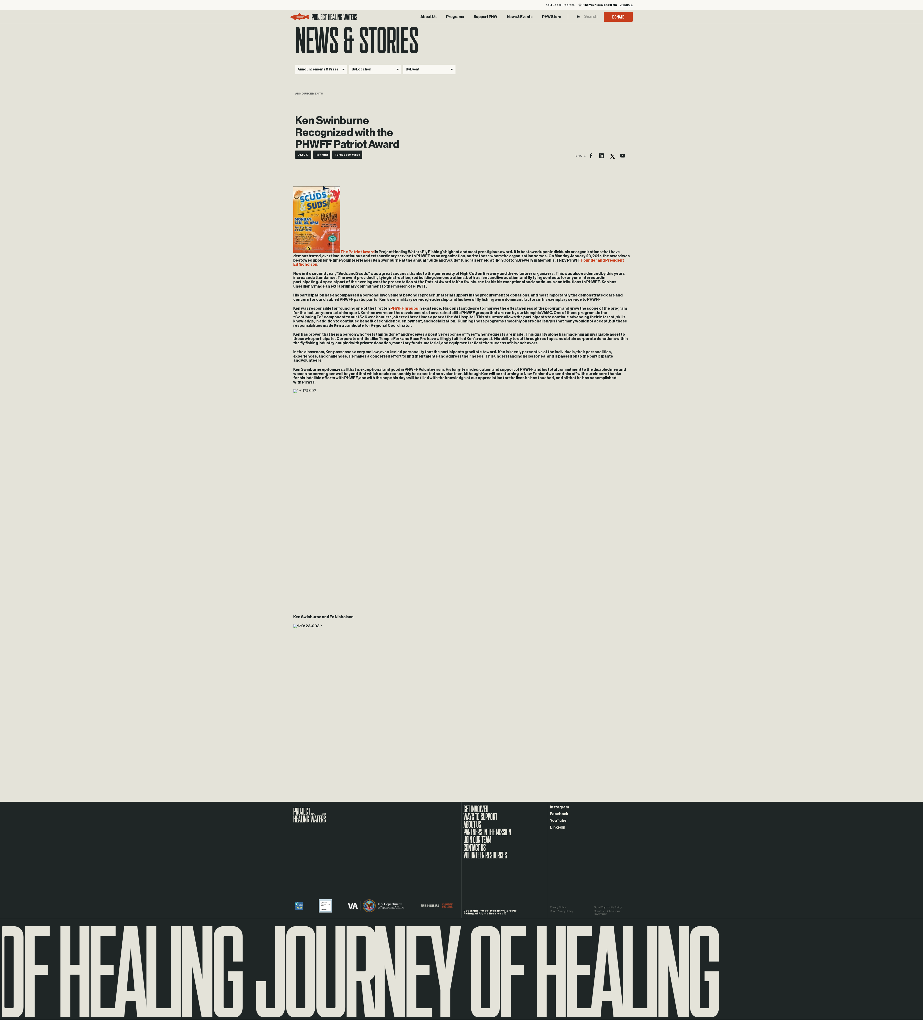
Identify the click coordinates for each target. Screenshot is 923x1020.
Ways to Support (480, 819)
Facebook (559, 814)
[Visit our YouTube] (622, 156)
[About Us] (428, 17)
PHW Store (551, 17)
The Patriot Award (357, 252)
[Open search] (578, 16)
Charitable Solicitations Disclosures (607, 912)
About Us (428, 17)
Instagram (559, 807)
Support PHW (485, 17)
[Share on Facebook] (591, 156)
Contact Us (474, 850)
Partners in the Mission (487, 835)
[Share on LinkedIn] (601, 156)
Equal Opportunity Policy (608, 907)
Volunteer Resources (485, 858)
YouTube (558, 820)
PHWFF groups (404, 308)
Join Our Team (477, 842)
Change (626, 5)
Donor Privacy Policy (561, 911)
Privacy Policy (558, 907)
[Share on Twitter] (612, 156)
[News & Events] (520, 17)
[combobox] (590, 16)
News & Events (520, 17)
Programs (455, 17)
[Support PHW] (485, 17)
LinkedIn (557, 827)
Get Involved (475, 811)
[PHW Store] (551, 17)
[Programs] (455, 17)
